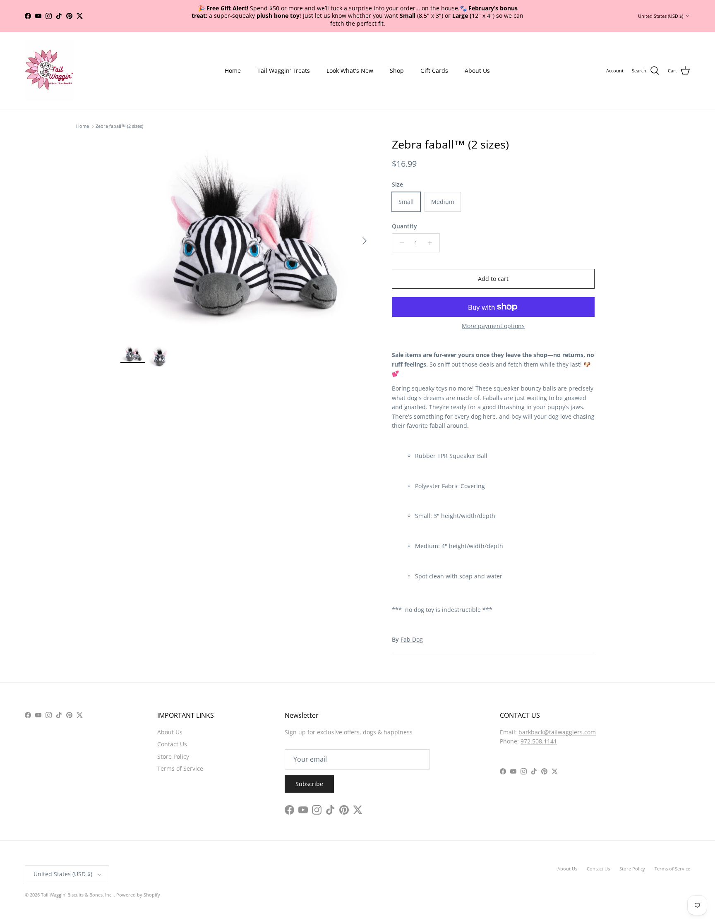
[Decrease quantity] (399, 228)
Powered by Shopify (138, 880)
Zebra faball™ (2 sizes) (119, 112)
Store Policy (173, 742)
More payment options (493, 311)
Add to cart (493, 264)
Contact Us (172, 730)
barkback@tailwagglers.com (557, 718)
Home (233, 56)
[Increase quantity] (432, 228)
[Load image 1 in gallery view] (247, 222)
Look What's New (349, 56)
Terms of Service (180, 754)
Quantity (404, 212)
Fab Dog (412, 625)
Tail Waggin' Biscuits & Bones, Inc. (77, 880)
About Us (477, 56)
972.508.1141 (539, 727)
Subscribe (309, 769)
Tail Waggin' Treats (283, 56)
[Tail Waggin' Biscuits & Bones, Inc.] (49, 56)
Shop (397, 56)
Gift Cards (434, 56)
